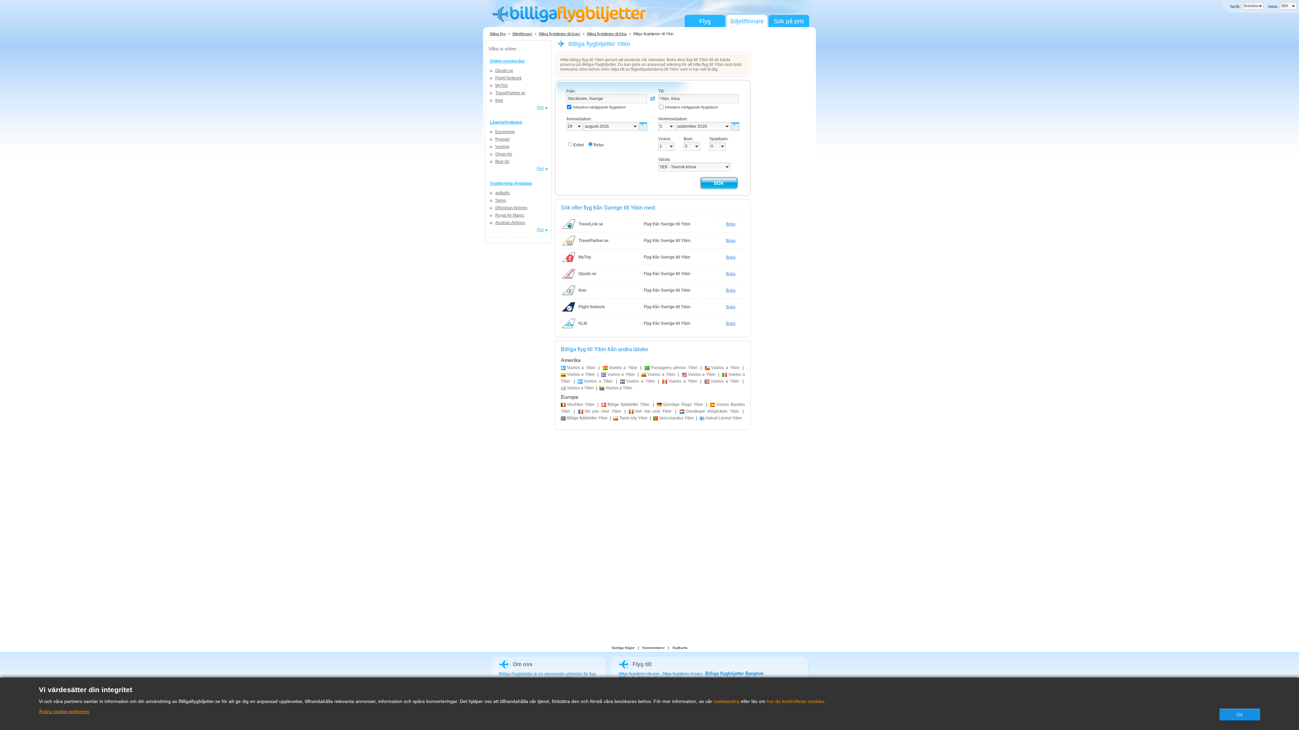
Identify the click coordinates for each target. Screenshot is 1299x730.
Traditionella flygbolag (511, 183)
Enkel (578, 145)
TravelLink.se (590, 224)
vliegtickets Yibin (712, 411)
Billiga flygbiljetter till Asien (559, 34)
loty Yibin (633, 418)
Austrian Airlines (510, 222)
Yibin (580, 404)
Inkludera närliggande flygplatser (599, 107)
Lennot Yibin (724, 418)
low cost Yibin (653, 411)
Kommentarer (653, 648)
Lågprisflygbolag (506, 122)
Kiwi (499, 100)
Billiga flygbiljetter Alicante (639, 674)
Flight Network (508, 78)
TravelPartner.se (510, 93)
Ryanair (502, 139)
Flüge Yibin (683, 404)
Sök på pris (789, 21)
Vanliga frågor (623, 648)
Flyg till (642, 664)
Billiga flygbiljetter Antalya (682, 674)
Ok (1239, 714)
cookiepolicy (726, 701)
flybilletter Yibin (629, 404)
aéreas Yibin (674, 367)
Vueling (502, 146)
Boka (730, 224)
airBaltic (502, 193)
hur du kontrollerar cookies (795, 701)
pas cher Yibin (603, 411)
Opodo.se (504, 70)
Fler (540, 107)
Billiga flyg (498, 34)
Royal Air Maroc (509, 215)
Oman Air (503, 154)
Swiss (500, 200)
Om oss (522, 664)
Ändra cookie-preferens (64, 711)
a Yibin (581, 367)
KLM (582, 323)
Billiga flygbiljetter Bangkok (734, 673)
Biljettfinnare (747, 21)
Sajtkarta (680, 648)
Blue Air (502, 161)
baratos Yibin (676, 418)
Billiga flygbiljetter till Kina (606, 34)
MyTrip (501, 85)
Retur (599, 145)
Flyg (705, 21)
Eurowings (505, 131)
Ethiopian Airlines (511, 207)
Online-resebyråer (507, 61)
